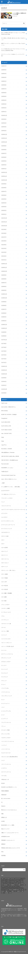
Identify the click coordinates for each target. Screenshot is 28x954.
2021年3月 (3, 252)
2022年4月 (3, 202)
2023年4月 (3, 164)
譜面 (22, 891)
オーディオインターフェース (8, 524)
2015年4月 (3, 381)
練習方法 (19, 891)
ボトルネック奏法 (5, 730)
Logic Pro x (4, 444)
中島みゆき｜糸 (5, 779)
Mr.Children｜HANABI (6, 448)
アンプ (2, 502)
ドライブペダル (5, 688)
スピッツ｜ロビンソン (6, 642)
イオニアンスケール (6, 505)
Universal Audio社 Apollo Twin (8, 475)
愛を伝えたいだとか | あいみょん (9, 809)
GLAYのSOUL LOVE (6, 425)
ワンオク (6, 889)
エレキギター (4, 517)
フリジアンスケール (6, 722)
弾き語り (3, 806)
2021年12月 (4, 218)
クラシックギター (5, 604)
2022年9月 (3, 183)
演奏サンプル (14, 891)
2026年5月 (3, 69)
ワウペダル (4, 775)
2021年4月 (3, 248)
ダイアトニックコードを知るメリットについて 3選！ (12, 55)
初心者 (2, 783)
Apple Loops (4, 403)
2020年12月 (4, 263)
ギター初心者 (4, 585)
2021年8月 (3, 233)
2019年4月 (3, 316)
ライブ (2, 760)
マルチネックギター (6, 737)
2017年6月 (3, 347)
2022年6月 (3, 195)
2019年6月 (3, 313)
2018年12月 (4, 324)
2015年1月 (3, 385)
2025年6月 (3, 92)
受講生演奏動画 (5, 790)
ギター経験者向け (12, 884)
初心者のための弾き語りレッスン (9, 787)
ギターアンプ (4, 551)
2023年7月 (3, 153)
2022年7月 (3, 191)
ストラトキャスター (6, 638)
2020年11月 (4, 267)
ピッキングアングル (6, 711)
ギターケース (4, 555)
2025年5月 (3, 96)
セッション (4, 650)
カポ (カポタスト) (5, 532)
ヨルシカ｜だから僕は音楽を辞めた (9, 756)
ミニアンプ (4, 745)
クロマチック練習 (5, 608)
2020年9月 (3, 275)
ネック (2, 699)
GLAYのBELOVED (5, 422)
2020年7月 (3, 282)
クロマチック (3, 886)
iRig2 (2, 437)
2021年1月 (3, 259)
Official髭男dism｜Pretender (7, 452)
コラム (2, 616)
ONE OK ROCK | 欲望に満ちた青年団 (10, 456)
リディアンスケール (6, 764)
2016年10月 (4, 373)
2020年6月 (3, 286)
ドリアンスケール (5, 692)
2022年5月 (3, 199)
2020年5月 (3, 290)
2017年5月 (3, 351)
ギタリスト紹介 (5, 536)
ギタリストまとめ (10, 881)
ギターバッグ (4, 566)
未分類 (2, 821)
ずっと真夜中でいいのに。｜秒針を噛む (10, 486)
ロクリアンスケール (6, 771)
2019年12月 (4, 294)
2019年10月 (4, 297)
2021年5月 (3, 244)
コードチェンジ (5, 619)
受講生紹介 (4, 794)
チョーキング (4, 673)
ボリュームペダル (5, 733)
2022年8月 (3, 187)
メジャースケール (5, 749)
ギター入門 (4, 581)
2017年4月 (3, 355)
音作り (2, 892)
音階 (10, 892)
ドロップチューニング (6, 695)
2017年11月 (4, 339)
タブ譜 (20, 886)
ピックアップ (4, 718)
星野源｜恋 (4, 817)
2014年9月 (3, 392)
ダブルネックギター (6, 661)
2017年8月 (3, 343)
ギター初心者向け (4, 884)
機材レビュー (8, 891)
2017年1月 (3, 362)
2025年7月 (3, 88)
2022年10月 (4, 180)
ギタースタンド (5, 562)
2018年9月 (3, 332)
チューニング (4, 669)
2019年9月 (3, 301)
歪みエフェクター (5, 828)
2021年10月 (4, 225)
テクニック (4, 680)
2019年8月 (3, 305)
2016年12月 (4, 366)
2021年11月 (4, 221)
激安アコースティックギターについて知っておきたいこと (13, 44)
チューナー (4, 665)
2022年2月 (3, 210)
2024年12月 (4, 115)
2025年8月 (3, 85)
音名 (2, 851)
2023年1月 (3, 168)
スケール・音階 (5, 631)
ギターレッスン (10, 883)
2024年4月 (3, 123)
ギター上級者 (4, 574)
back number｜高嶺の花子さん (8, 406)
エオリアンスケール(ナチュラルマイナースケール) (13, 509)
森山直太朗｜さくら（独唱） (8, 825)
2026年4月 (3, 73)
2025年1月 (3, 111)
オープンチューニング (6, 528)
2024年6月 (3, 119)
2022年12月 (4, 172)
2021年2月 (3, 256)
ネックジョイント (5, 703)
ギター (2, 540)
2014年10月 (4, 389)
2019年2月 (3, 320)
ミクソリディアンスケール (7, 741)
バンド (2, 707)
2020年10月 (4, 271)
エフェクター (4, 513)
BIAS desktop (4, 410)
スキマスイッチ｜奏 (6, 623)
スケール (3, 627)
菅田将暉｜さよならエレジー (8, 840)
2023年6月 (3, 157)
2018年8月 (3, 336)
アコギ (23, 878)
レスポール (4, 768)
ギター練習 (4, 597)
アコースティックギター (7, 498)
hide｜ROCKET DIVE (6, 433)
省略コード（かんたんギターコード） (10, 832)
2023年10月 (4, 142)
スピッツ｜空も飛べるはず (7, 646)
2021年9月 (3, 229)
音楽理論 (3, 855)
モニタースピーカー (6, 752)
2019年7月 (3, 309)
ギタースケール (5, 559)
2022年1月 (3, 214)
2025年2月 (3, 107)
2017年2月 (3, 358)
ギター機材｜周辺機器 (6, 593)
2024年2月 (3, 130)
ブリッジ (3, 726)
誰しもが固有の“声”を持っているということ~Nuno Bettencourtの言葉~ (13, 33)
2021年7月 (3, 237)
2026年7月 (3, 66)
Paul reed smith (5, 463)
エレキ (22, 880)
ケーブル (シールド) (6, 612)
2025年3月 (3, 104)
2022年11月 (4, 176)
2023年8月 (3, 149)
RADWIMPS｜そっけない (7, 467)
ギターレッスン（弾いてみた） (8, 570)
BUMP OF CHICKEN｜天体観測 (8, 414)
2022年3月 (3, 206)
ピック (2, 714)
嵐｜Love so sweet (5, 798)
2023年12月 (4, 134)
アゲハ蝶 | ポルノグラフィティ (8, 494)
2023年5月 (3, 161)
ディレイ (3, 684)
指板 (2, 813)
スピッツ (16, 886)
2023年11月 (4, 138)
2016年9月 (3, 377)
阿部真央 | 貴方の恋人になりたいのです (10, 847)
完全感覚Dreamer (16, 889)
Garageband (4, 418)
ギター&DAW (4, 547)
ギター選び (4, 600)
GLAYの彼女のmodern (6, 429)
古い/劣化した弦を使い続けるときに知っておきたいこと (13, 38)
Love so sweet (7, 878)
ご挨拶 (2, 483)
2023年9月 (3, 145)
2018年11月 (4, 328)
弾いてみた (24, 889)
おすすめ (12, 878)
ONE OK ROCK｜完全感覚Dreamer (9, 460)
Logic (2, 878)
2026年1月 (3, 81)
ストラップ (4, 635)
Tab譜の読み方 (4, 471)
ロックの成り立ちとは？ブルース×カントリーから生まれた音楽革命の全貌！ (13, 49)
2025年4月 (3, 100)
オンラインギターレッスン (7, 520)
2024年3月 (3, 126)
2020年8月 (3, 278)
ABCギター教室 (12, 951)
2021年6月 (3, 240)
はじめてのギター (5, 490)
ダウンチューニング (6, 657)
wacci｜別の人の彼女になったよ (9, 479)
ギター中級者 (4, 578)
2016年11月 (4, 370)
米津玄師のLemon (5, 836)
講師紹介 (3, 844)
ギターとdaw (20, 881)
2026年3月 (3, 77)
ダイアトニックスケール (7, 654)
